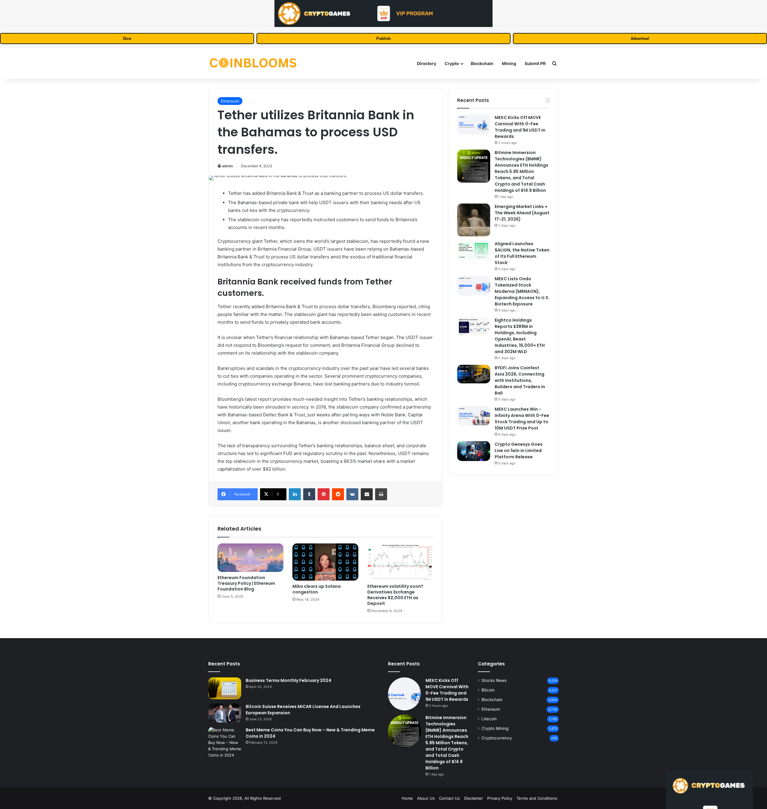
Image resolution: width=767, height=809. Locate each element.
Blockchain (482, 63)
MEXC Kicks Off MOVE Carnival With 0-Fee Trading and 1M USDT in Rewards (520, 127)
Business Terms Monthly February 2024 (288, 680)
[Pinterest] (324, 494)
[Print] (381, 494)
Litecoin (489, 718)
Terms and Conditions (537, 798)
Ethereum (230, 101)
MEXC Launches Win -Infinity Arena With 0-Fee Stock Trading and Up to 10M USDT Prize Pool (522, 418)
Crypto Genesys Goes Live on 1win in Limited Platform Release (519, 450)
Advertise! (640, 38)
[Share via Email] (367, 494)
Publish (383, 38)
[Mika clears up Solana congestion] (325, 562)
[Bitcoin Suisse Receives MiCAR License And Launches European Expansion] (224, 712)
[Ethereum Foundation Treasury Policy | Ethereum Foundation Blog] (250, 557)
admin (227, 166)
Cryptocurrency (496, 738)
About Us (426, 798)
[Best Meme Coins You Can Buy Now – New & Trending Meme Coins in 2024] (224, 742)
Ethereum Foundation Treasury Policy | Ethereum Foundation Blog (246, 583)
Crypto (452, 63)
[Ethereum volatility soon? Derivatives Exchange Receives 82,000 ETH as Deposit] (400, 562)
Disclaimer (473, 798)
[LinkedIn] (295, 494)
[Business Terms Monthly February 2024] (224, 688)
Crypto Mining (494, 728)
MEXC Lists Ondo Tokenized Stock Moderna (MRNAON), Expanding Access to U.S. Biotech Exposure (522, 291)
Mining (509, 63)
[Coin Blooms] (253, 63)
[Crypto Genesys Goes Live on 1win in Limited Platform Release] (473, 451)
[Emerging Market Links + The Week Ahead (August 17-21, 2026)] (473, 220)
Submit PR (535, 63)
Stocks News (494, 680)
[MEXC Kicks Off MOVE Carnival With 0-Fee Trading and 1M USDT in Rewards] (473, 124)
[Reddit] (338, 494)
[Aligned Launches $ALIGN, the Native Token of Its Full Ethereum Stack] (473, 250)
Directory (426, 63)
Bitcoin (488, 690)
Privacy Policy (499, 798)
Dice (127, 38)
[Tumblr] (309, 494)
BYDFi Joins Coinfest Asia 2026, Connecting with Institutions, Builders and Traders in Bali (520, 380)
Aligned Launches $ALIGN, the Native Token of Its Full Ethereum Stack (522, 253)
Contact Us (449, 798)
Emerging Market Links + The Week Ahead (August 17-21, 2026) (522, 213)
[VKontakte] (352, 494)
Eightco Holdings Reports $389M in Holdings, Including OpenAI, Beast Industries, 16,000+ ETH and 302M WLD (520, 336)
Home (407, 798)
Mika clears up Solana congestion (316, 589)
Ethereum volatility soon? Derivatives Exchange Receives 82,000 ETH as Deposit (395, 594)
